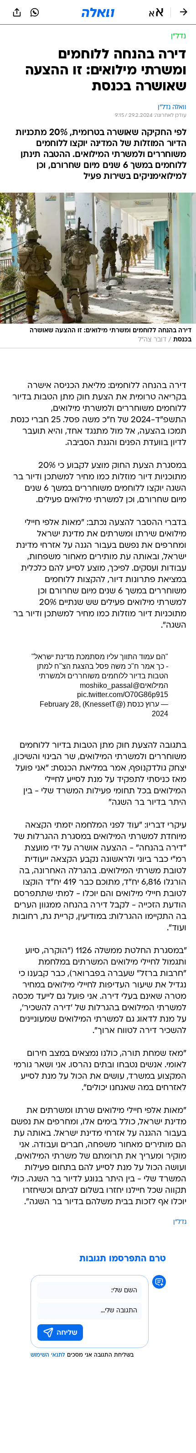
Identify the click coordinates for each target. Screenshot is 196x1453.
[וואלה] (98, 12)
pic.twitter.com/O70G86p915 (122, 694)
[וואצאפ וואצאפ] (34, 12)
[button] (156, 12)
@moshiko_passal (110, 685)
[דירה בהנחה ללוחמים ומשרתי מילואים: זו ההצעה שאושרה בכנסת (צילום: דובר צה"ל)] (98, 270)
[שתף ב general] (17, 12)
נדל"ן (179, 1222)
